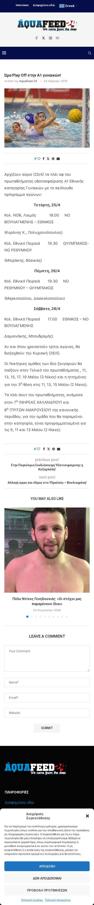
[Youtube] (57, 38)
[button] (87, 816)
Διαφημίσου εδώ (44, 5)
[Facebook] (36, 38)
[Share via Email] (58, 158)
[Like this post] (38, 158)
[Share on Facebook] (43, 158)
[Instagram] (50, 38)
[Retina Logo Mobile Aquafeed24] (35, 768)
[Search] (89, 53)
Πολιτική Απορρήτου (58, 900)
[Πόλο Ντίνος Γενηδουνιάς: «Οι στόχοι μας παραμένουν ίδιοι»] (47, 550)
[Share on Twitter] (48, 158)
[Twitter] (43, 38)
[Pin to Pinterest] (53, 158)
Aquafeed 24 (28, 81)
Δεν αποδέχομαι (47, 878)
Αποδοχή (47, 866)
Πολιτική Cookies (32, 900)
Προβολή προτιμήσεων (47, 890)
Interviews (22, 5)
